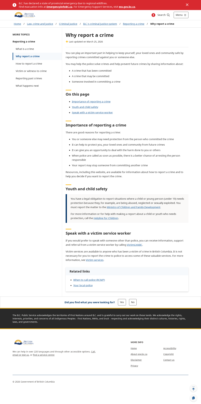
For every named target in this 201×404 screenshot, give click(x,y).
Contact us (168, 359)
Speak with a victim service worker (92, 112)
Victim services (94, 260)
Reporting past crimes (29, 78)
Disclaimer (136, 359)
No (133, 302)
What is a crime (25, 49)
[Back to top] (193, 388)
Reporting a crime (133, 24)
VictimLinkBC (134, 245)
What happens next (27, 85)
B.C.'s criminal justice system (100, 24)
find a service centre (43, 354)
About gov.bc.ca (139, 354)
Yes (122, 302)
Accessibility (169, 348)
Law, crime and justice (40, 24)
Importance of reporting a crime (91, 101)
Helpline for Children (106, 218)
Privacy (134, 365)
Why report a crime (28, 56)
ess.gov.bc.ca (127, 6)
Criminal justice (68, 24)
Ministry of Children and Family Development (133, 207)
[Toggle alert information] (153, 15)
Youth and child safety (85, 107)
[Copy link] (193, 398)
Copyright (168, 354)
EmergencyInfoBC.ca (59, 6)
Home (17, 24)
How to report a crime (29, 63)
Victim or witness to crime (31, 71)
